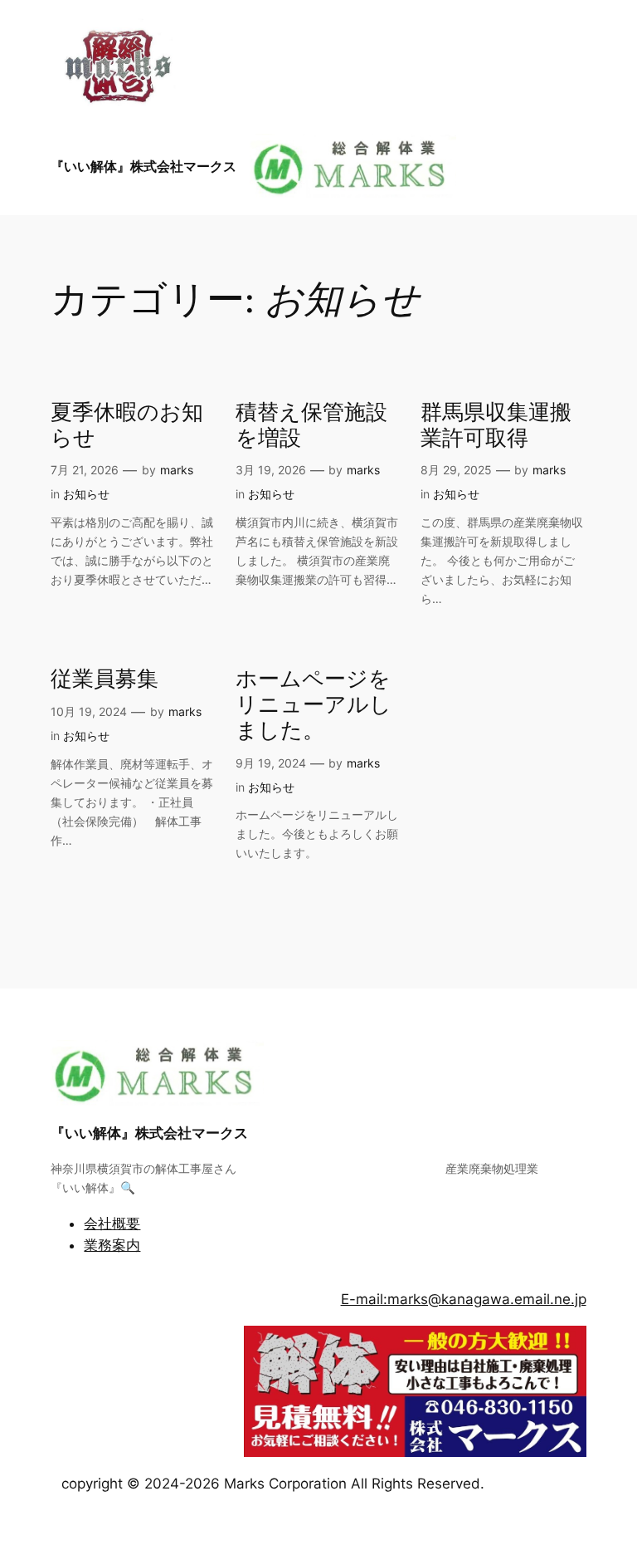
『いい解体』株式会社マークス (143, 166)
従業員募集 (104, 680)
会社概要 (112, 1223)
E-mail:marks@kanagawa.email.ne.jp (463, 1299)
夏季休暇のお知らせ (127, 426)
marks (176, 470)
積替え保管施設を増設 (311, 426)
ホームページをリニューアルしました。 (313, 705)
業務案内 (112, 1245)
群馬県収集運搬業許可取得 (496, 426)
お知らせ (86, 494)
